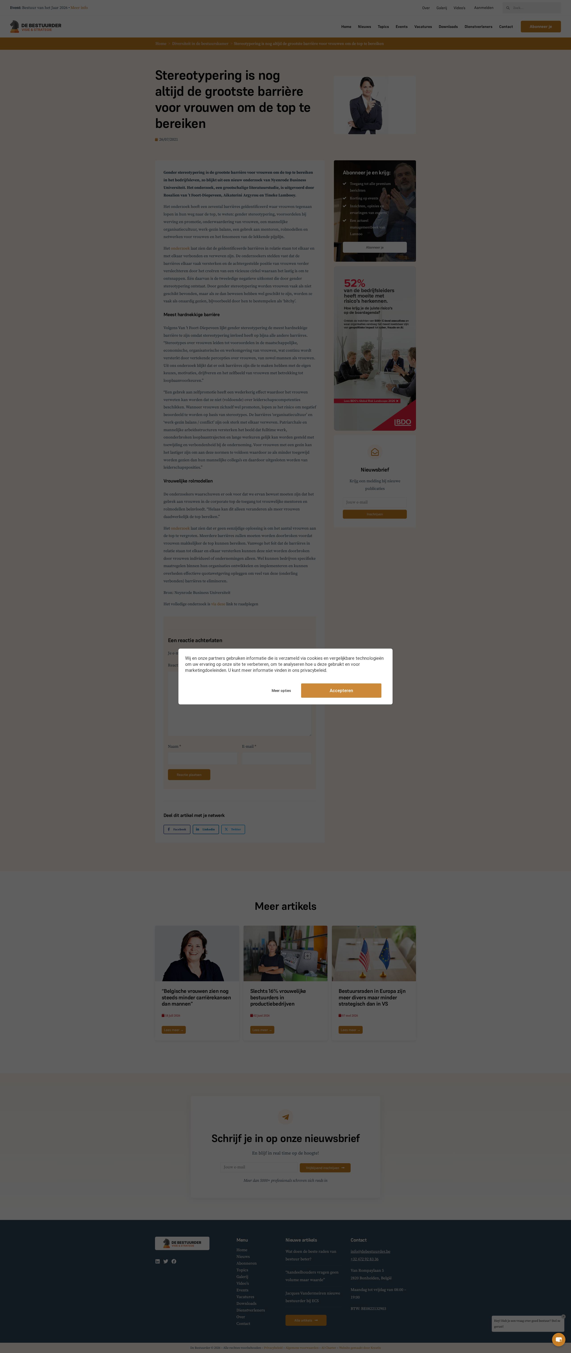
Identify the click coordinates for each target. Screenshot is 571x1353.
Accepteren (341, 690)
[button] (558, 1339)
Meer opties (281, 691)
